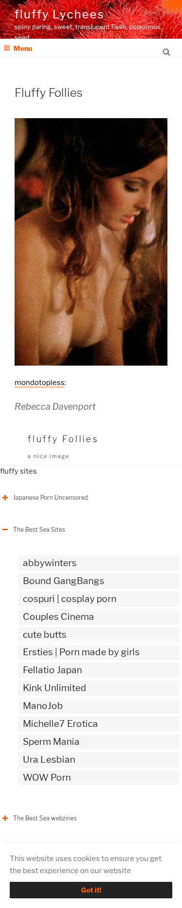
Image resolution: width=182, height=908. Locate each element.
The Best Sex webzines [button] (45, 818)
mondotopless (40, 382)
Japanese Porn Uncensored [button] (50, 497)
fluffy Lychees (59, 14)
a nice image (48, 456)
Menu (23, 48)
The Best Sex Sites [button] (39, 529)
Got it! (91, 890)
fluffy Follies (63, 439)
